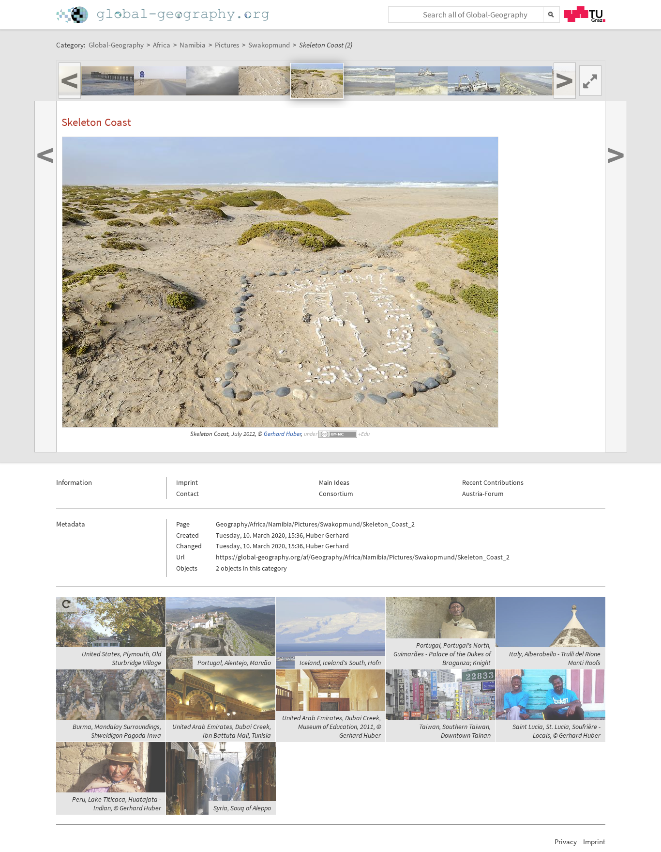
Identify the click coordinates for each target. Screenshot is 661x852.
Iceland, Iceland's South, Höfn (340, 662)
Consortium (336, 493)
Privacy (566, 841)
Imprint (187, 482)
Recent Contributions (493, 482)
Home (163, 14)
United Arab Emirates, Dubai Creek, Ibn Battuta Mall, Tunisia (221, 731)
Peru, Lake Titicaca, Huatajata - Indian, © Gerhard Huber (116, 803)
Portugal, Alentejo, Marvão (234, 662)
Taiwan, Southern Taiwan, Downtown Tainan (455, 731)
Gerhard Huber (282, 434)
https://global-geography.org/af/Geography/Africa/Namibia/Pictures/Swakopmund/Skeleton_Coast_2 (363, 557)
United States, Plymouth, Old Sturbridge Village (121, 658)
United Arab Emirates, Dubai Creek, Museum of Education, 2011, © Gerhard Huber (331, 726)
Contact (187, 493)
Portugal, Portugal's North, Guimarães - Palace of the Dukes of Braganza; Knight (442, 654)
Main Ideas (334, 482)
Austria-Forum (483, 493)
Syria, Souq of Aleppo (242, 808)
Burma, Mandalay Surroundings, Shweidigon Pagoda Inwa (117, 731)
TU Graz (584, 14)
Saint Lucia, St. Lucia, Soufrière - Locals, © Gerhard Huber (556, 731)
